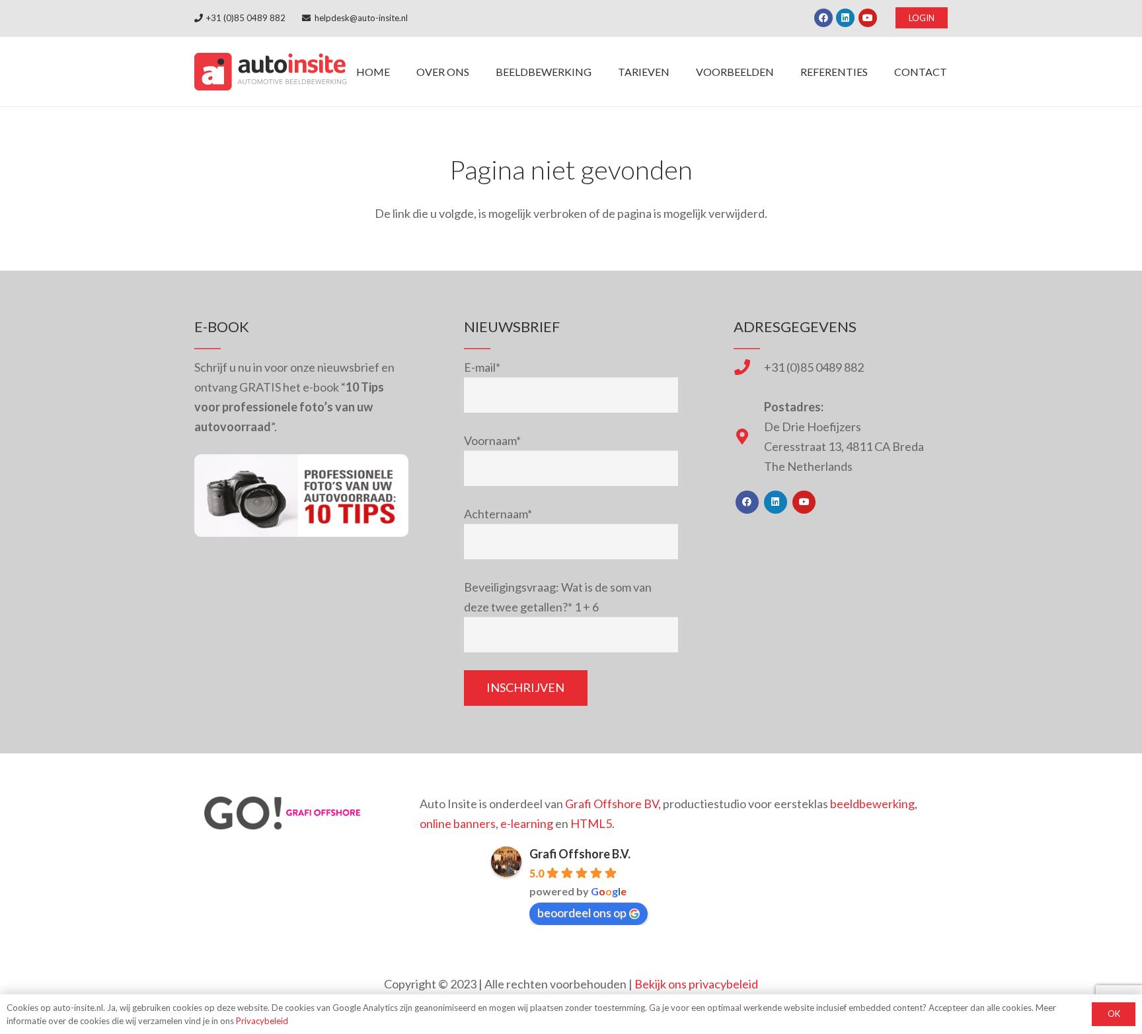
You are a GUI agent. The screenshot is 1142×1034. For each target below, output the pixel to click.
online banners (458, 823)
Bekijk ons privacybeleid (696, 984)
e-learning (526, 823)
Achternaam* (498, 513)
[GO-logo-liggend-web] (284, 813)
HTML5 (591, 823)
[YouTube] (867, 18)
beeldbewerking (872, 803)
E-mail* (482, 367)
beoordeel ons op (582, 912)
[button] (601, 71)
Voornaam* (492, 440)
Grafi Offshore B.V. (579, 853)
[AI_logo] (270, 71)
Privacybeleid (262, 1021)
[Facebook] (823, 18)
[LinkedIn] (845, 18)
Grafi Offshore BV (611, 803)
